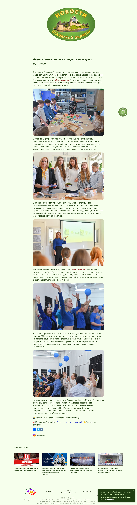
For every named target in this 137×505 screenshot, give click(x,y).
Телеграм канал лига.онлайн (69, 422)
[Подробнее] (108, 499)
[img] (71, 24)
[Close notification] (134, 491)
